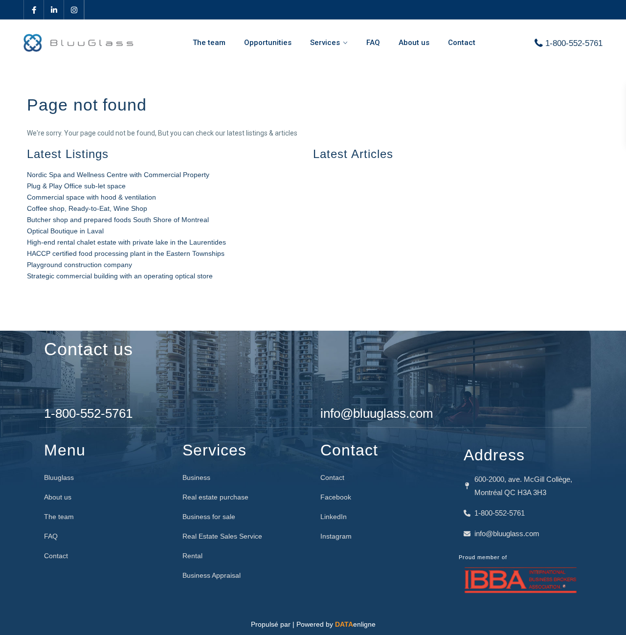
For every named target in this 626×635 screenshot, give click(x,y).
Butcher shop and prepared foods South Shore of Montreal (118, 220)
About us (414, 42)
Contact (461, 42)
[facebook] (34, 10)
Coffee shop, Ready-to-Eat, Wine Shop (87, 208)
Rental (192, 556)
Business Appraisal (211, 575)
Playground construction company (79, 265)
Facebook (335, 497)
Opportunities (267, 42)
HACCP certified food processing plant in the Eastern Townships (125, 253)
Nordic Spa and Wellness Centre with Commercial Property (118, 175)
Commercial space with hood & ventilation (91, 197)
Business (196, 477)
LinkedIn (333, 517)
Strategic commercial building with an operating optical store (120, 276)
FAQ (373, 42)
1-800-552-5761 (574, 43)
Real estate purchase (215, 497)
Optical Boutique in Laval (65, 231)
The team (209, 42)
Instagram (336, 536)
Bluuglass (59, 477)
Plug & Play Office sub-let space (76, 186)
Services (325, 42)
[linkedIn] (54, 10)
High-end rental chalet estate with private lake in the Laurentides (126, 242)
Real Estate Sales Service (222, 536)
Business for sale (208, 517)
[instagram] (74, 10)
